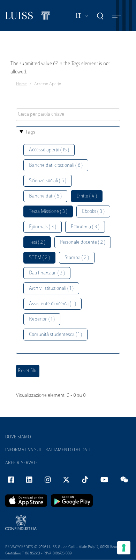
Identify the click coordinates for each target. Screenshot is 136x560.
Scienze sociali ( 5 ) (47, 181)
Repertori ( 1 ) (42, 319)
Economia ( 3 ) (85, 227)
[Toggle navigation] (116, 15)
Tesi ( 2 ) (37, 242)
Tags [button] (30, 132)
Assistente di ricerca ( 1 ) (52, 304)
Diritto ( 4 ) (86, 196)
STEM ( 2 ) (39, 257)
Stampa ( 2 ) (77, 257)
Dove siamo (18, 437)
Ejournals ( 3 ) (42, 227)
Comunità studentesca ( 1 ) (55, 334)
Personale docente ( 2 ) (82, 242)
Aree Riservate (21, 463)
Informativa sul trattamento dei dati (48, 450)
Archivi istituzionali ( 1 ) (51, 288)
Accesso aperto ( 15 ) (49, 150)
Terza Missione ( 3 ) (48, 211)
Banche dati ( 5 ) (45, 196)
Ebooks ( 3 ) (93, 211)
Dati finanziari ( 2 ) (47, 273)
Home (21, 84)
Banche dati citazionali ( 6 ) (56, 165)
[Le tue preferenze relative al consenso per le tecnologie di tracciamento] (123, 547)
